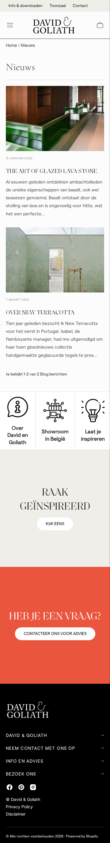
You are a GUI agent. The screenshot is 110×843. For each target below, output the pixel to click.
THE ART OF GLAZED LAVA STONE (51, 171)
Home (11, 45)
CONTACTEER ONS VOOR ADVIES (55, 634)
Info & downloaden (26, 6)
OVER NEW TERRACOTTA (40, 313)
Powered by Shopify (82, 836)
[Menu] (10, 25)
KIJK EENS (55, 524)
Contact (80, 6)
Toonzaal (58, 6)
